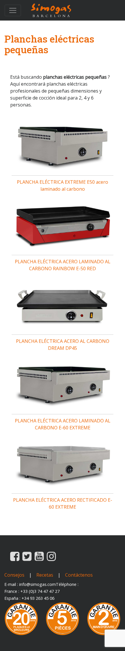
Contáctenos (79, 575)
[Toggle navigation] (13, 10)
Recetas (44, 575)
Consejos (14, 575)
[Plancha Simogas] (51, 10)
